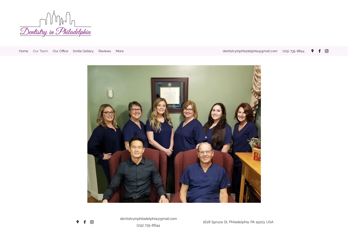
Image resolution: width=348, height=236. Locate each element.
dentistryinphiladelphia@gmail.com (250, 51)
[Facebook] (319, 51)
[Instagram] (326, 51)
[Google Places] (312, 51)
